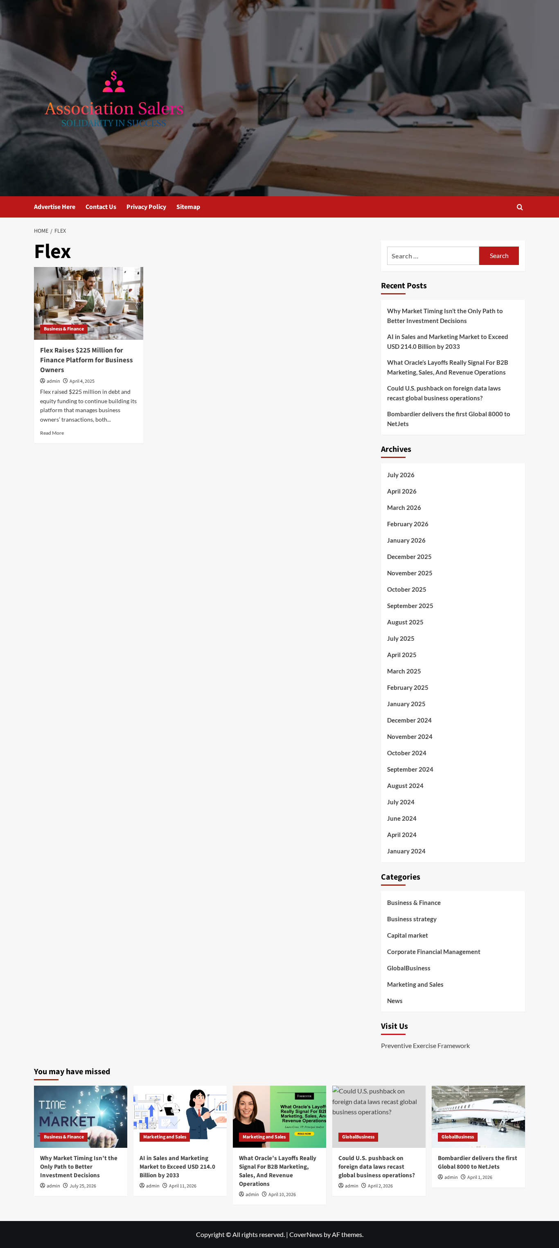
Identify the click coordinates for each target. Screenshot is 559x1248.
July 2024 (401, 802)
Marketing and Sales (415, 984)
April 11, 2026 (182, 1186)
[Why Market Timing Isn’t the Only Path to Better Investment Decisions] (80, 1117)
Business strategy (412, 919)
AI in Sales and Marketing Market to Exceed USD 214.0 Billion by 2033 (447, 341)
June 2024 (402, 818)
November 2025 (410, 573)
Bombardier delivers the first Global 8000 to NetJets (448, 418)
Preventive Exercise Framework (425, 1045)
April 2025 (402, 654)
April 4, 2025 (82, 381)
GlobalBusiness (409, 968)
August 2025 (405, 622)
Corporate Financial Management (433, 951)
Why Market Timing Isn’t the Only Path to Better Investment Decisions (445, 315)
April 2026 (402, 491)
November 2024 (410, 736)
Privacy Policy (146, 206)
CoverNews (305, 1234)
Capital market (407, 935)
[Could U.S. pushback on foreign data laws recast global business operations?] (379, 1117)
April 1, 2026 (479, 1177)
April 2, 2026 (380, 1186)
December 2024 (409, 720)
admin (53, 381)
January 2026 (406, 540)
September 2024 (410, 769)
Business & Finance (64, 328)
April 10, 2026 (282, 1194)
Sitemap (188, 206)
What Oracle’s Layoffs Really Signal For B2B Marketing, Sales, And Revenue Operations (447, 367)
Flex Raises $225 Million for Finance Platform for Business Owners (86, 360)
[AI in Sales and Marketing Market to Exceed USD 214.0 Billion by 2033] (180, 1117)
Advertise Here (54, 206)
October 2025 (406, 589)
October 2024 (406, 752)
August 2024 (405, 785)
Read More (52, 433)
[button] (520, 207)
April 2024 (402, 834)
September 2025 (410, 605)
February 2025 (407, 687)
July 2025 (401, 638)
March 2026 (404, 507)
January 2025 (406, 703)
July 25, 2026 (83, 1186)
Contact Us (101, 206)
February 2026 (407, 523)
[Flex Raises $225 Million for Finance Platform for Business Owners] (88, 303)
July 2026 (401, 474)
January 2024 (406, 851)
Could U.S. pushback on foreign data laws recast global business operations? (444, 393)
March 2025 (404, 671)
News (395, 1000)
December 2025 (409, 556)
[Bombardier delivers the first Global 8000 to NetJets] (478, 1117)
